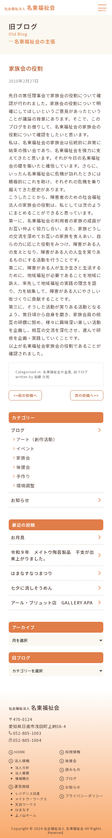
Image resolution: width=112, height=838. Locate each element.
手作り (23, 476)
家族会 (23, 457)
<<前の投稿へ (25, 395)
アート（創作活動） (37, 439)
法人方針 (22, 767)
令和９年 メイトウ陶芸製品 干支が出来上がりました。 (52, 555)
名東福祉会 (29, 7)
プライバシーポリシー (83, 796)
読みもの (72, 770)
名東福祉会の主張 (57, 371)
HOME (19, 752)
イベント (25, 448)
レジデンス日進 (27, 793)
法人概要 (22, 773)
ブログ (18, 430)
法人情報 (21, 761)
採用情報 (72, 752)
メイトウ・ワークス (31, 799)
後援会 (23, 467)
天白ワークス (25, 804)
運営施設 (21, 786)
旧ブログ (81, 371)
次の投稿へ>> (87, 395)
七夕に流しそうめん (31, 588)
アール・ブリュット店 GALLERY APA (52, 602)
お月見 (18, 537)
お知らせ (20, 500)
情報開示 (22, 778)
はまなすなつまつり (31, 573)
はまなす (22, 809)
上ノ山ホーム (25, 815)
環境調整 (25, 485)
